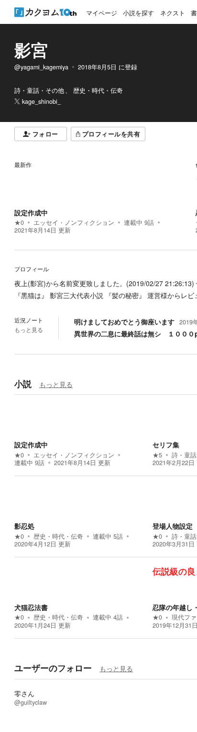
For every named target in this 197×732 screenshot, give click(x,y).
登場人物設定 (173, 526)
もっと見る (28, 329)
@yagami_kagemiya (41, 67)
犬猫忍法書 (31, 607)
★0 (19, 222)
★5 (157, 455)
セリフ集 (166, 444)
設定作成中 (31, 212)
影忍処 (24, 526)
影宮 (31, 50)
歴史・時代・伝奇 (58, 536)
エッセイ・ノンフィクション (73, 222)
